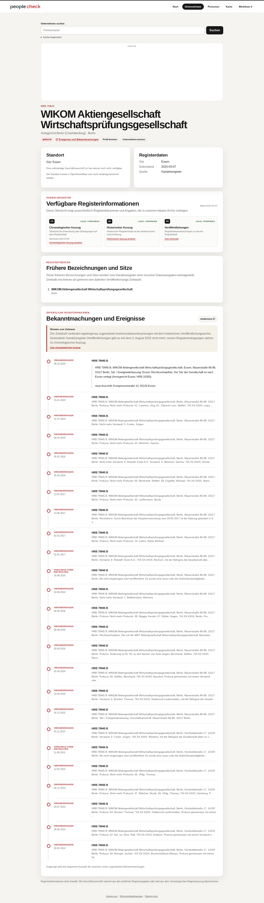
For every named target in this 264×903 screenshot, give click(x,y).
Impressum (112, 896)
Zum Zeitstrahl (172, 239)
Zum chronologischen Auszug (65, 347)
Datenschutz (151, 896)
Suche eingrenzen (52, 37)
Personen (213, 6)
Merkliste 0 (245, 6)
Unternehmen (193, 6)
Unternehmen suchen (52, 23)
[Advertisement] (132, 73)
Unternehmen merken (134, 139)
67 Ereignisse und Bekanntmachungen (77, 139)
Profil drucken (110, 139)
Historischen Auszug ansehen (121, 239)
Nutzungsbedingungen (131, 896)
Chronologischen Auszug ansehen (65, 243)
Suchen (214, 30)
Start (175, 6)
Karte (229, 6)
